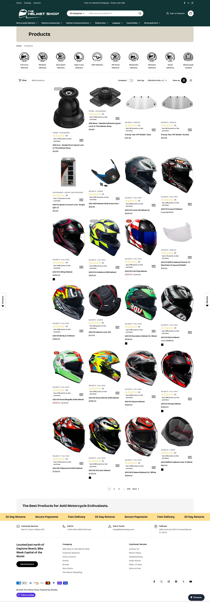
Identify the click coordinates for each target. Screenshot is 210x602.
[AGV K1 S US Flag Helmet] (141, 236)
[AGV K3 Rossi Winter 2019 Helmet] (105, 366)
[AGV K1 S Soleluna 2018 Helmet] (105, 237)
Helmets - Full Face (133, 198)
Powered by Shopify (48, 590)
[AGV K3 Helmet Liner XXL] (105, 300)
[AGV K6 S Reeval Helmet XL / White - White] (126, 479)
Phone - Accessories (61, 133)
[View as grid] (184, 80)
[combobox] (105, 13)
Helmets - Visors (96, 191)
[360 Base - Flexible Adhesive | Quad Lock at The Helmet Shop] (105, 97)
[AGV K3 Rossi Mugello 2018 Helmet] (69, 367)
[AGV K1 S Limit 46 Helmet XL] (141, 175)
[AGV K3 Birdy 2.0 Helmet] (69, 302)
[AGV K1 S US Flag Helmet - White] (126, 279)
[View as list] (191, 80)
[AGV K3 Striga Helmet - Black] (162, 411)
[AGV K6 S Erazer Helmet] (105, 435)
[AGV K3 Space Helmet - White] (126, 409)
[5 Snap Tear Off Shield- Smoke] (177, 102)
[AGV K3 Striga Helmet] (177, 369)
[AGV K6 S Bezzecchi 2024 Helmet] (69, 434)
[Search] (140, 13)
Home (19, 3)
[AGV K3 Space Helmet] (141, 368)
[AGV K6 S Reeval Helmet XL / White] (141, 436)
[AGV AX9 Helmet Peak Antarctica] (105, 172)
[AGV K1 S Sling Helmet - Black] (54, 279)
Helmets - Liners (96, 320)
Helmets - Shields (132, 122)
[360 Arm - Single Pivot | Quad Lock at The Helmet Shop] (69, 107)
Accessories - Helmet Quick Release (68, 192)
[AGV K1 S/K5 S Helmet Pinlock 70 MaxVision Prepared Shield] (177, 232)
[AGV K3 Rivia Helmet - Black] (162, 344)
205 (128, 489)
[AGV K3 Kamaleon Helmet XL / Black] (141, 302)
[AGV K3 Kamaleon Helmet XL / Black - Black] (126, 343)
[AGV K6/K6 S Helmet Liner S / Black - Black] (162, 469)
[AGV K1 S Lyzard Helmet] (177, 174)
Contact (37, 3)
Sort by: (140, 80)
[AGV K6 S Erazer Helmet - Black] (90, 477)
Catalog (27, 3)
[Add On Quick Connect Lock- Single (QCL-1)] (69, 172)
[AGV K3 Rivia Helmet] (177, 303)
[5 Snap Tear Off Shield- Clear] (141, 102)
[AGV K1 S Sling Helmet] (69, 237)
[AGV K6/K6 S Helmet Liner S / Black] (177, 431)
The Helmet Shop (31, 590)
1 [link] (109, 489)
